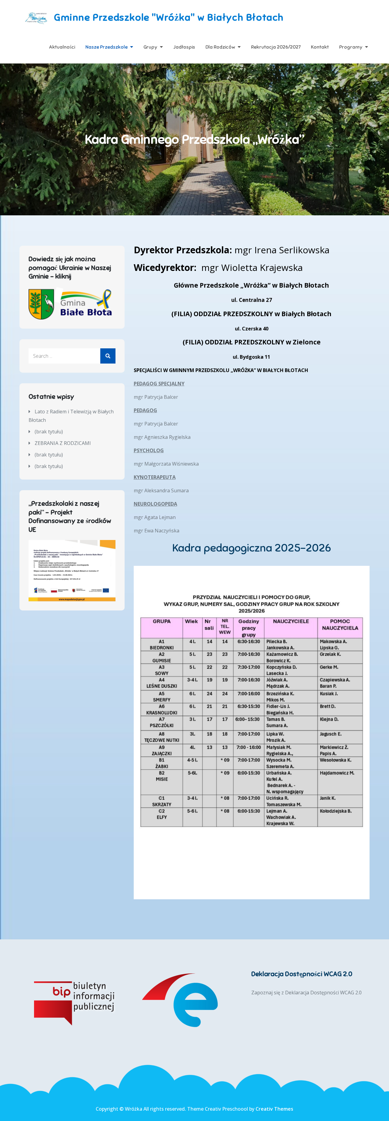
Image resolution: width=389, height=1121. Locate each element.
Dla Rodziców (220, 47)
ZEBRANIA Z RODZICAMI (63, 443)
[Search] (107, 356)
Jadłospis (184, 47)
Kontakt (320, 47)
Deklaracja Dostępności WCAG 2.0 (323, 992)
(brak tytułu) (49, 431)
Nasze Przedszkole (106, 47)
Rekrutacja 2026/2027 (276, 47)
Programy (351, 47)
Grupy (150, 47)
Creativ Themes (274, 1109)
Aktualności (62, 47)
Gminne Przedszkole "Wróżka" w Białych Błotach (169, 17)
